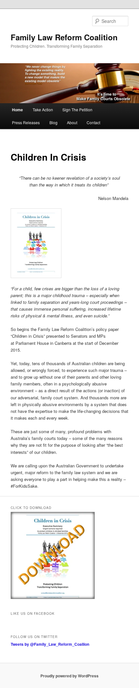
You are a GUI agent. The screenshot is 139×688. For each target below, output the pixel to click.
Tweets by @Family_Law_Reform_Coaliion (50, 644)
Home (17, 110)
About (72, 122)
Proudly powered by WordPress (69, 676)
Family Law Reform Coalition (64, 37)
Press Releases (26, 122)
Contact (93, 122)
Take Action (43, 109)
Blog (53, 122)
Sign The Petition (77, 109)
